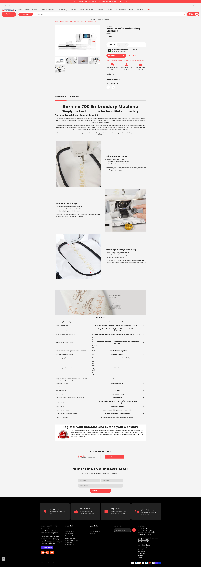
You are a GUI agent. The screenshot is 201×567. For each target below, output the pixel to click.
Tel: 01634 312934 (143, 540)
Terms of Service (70, 538)
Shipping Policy (69, 536)
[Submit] (134, 530)
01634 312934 (34, 5)
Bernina (108, 33)
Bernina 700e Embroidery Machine (85, 21)
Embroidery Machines (66, 21)
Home (56, 21)
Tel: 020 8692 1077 (143, 542)
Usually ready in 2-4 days (119, 51)
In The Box (74, 96)
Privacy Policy (69, 531)
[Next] (126, 1)
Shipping (116, 39)
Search (92, 529)
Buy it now (132, 55)
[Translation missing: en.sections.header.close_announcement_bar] (199, 1)
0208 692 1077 (25, 5)
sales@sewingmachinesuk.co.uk (11, 5)
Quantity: (112, 44)
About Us (92, 533)
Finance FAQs (69, 544)
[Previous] (74, 1)
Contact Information (71, 529)
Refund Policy (69, 533)
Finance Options (95, 531)
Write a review (114, 457)
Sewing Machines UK (49, 563)
